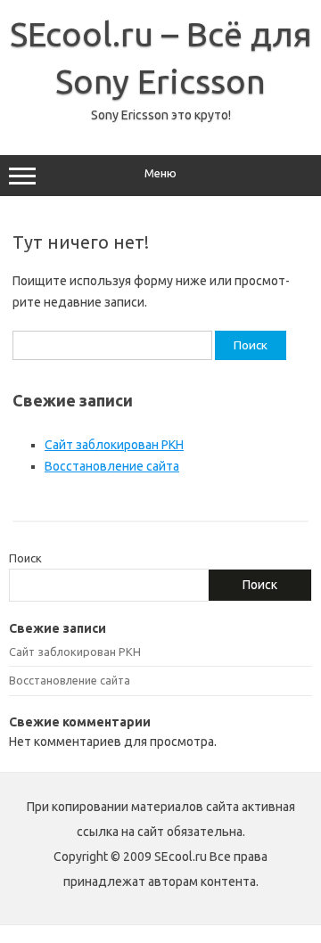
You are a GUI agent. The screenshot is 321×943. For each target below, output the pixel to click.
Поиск (25, 558)
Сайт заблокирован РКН (114, 445)
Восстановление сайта (112, 466)
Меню (160, 173)
